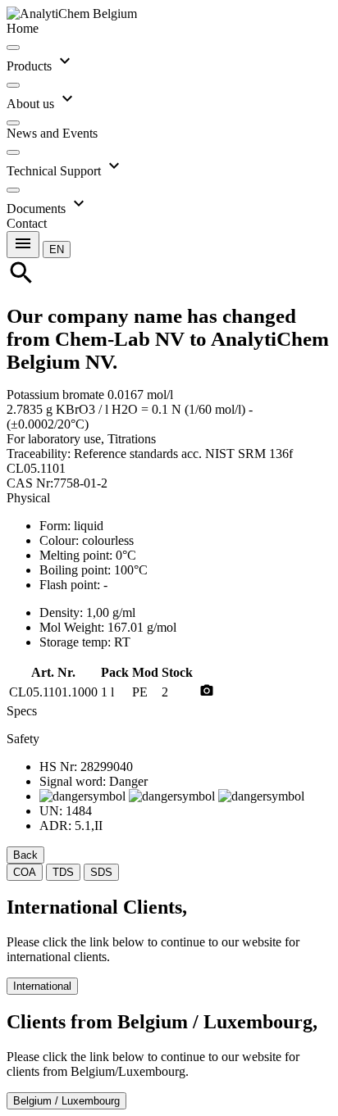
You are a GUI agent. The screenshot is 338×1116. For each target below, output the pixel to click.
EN (56, 249)
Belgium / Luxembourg (66, 1101)
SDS (101, 872)
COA (24, 872)
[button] (57, 249)
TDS (63, 872)
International (42, 986)
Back (25, 855)
